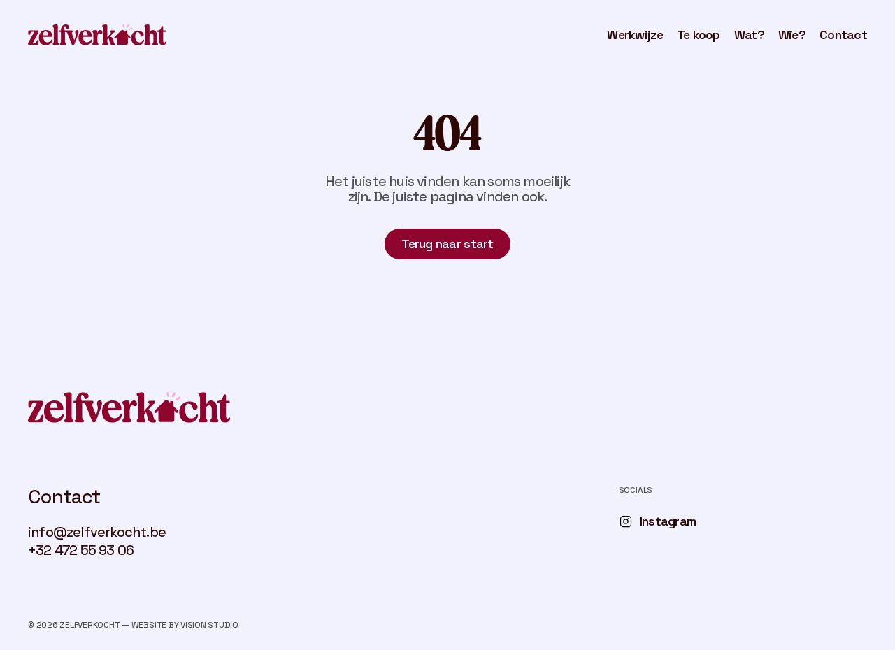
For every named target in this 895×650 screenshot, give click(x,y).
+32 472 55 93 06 (81, 550)
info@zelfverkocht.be (97, 532)
